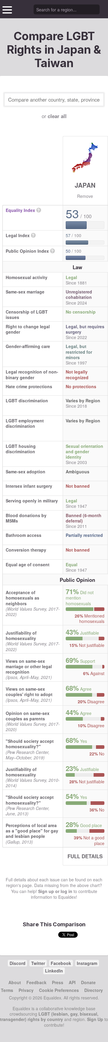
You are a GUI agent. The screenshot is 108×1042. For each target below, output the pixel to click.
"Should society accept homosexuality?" (30, 743)
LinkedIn (54, 971)
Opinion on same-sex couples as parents (28, 716)
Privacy (26, 990)
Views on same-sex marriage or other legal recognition (29, 666)
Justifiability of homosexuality (21, 635)
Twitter (38, 963)
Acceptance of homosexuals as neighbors (22, 597)
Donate (88, 982)
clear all (57, 116)
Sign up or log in (55, 891)
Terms (7, 990)
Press (57, 982)
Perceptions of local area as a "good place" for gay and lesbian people (32, 830)
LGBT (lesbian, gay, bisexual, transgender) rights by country (49, 1016)
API (72, 982)
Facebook (61, 963)
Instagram (87, 963)
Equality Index (20, 210)
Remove (85, 196)
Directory (93, 990)
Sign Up (95, 1019)
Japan (85, 184)
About (14, 982)
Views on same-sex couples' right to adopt (29, 691)
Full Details (85, 856)
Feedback (36, 982)
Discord (18, 963)
